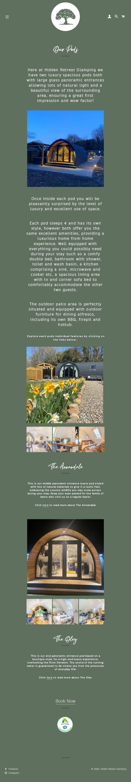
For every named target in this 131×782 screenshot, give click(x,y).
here (46, 505)
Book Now (65, 701)
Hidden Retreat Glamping (113, 769)
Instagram (13, 773)
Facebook (13, 769)
